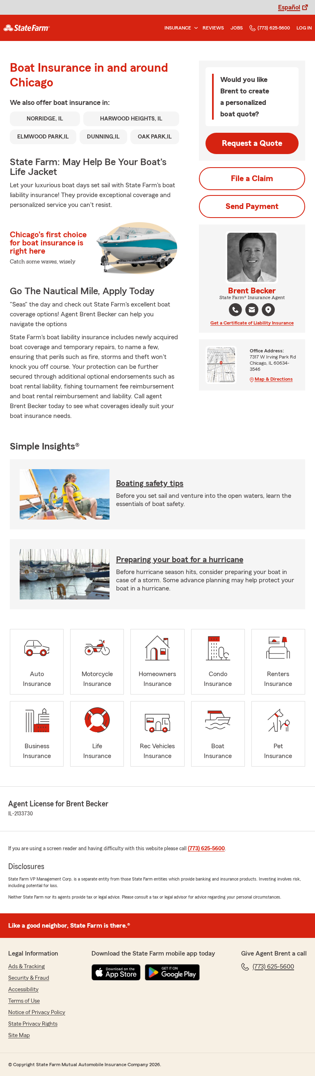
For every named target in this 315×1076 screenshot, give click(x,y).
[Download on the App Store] (116, 972)
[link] (26, 27)
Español (289, 7)
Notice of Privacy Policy (36, 1012)
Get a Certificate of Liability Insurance (252, 322)
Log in (304, 27)
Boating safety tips (149, 483)
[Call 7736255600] (235, 309)
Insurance (177, 27)
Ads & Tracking (26, 966)
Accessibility (23, 989)
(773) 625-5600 (274, 27)
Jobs (237, 27)
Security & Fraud (28, 978)
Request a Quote (252, 143)
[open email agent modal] (251, 310)
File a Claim (252, 179)
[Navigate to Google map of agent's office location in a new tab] (268, 309)
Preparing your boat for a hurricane (179, 560)
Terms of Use (24, 1001)
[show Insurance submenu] (194, 28)
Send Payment (252, 206)
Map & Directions (274, 379)
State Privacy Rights (32, 1024)
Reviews (213, 27)
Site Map (19, 1035)
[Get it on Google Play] (172, 972)
